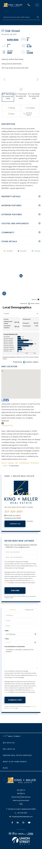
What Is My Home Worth (21, 800)
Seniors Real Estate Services (17, 755)
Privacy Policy (7, 425)
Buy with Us (9, 743)
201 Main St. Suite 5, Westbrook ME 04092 (22, 809)
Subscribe (15, 590)
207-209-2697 (29, 5)
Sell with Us (9, 749)
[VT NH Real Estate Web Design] (21, 841)
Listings (10, 463)
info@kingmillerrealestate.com (22, 817)
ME (16, 463)
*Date (6, 631)
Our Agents (29, 521)
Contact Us (15, 524)
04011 (5, 466)
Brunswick (35, 463)
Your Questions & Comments (14, 646)
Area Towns (14, 736)
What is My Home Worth (15, 762)
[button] (38, 17)
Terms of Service (11, 708)
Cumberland (24, 463)
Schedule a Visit (29, 610)
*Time (6, 639)
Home (3, 463)
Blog (5, 768)
